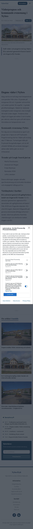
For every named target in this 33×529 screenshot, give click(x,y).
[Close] (29, 228)
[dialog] (16, 264)
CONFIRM (10, 294)
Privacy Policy (26, 301)
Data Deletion (6, 301)
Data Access (16, 301)
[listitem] (16, 260)
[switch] (26, 264)
